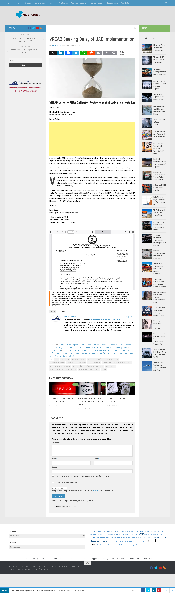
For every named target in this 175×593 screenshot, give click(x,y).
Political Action (55, 350)
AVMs (123, 535)
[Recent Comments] (154, 38)
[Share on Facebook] (143, 590)
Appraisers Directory (79, 3)
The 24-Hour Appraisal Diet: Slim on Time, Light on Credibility (158, 269)
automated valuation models (119, 545)
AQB (95, 535)
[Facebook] (68, 53)
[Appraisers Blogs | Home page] (27, 15)
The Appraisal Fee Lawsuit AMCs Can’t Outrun (159, 59)
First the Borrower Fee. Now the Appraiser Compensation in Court (159, 297)
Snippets (28, 3)
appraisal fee (126, 541)
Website (55, 467)
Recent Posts (62, 311)
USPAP (77, 353)
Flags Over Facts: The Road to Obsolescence (159, 47)
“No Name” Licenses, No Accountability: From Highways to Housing (159, 240)
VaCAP (84, 353)
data (95, 531)
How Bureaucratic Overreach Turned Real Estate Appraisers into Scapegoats (159, 339)
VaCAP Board (56, 46)
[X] (53, 53)
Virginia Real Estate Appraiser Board (89, 369)
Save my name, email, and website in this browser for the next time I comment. (83, 476)
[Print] (114, 53)
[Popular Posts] (146, 38)
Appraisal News (79, 345)
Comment (56, 442)
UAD (89, 350)
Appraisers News (112, 345)
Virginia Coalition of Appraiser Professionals (104, 319)
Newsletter (125, 3)
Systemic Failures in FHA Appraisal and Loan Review (159, 134)
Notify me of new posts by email (65, 482)
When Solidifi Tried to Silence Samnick (159, 122)
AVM (138, 535)
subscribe (96, 491)
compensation (101, 531)
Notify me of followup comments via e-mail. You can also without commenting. (84, 491)
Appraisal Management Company (146, 538)
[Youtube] (37, 28)
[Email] (98, 53)
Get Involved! (40, 3)
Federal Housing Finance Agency (109, 347)
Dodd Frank (131, 538)
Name (54, 459)
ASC (120, 535)
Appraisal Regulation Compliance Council (137, 531)
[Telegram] (75, 53)
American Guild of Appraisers (106, 535)
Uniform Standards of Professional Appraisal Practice (87, 366)
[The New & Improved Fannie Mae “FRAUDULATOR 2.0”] (63, 388)
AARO (61, 345)
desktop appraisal (131, 535)
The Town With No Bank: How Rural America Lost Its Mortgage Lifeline (90, 401)
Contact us (63, 3)
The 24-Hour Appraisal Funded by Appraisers (159, 96)
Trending (18, 3)
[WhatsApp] (83, 53)
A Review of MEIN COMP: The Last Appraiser (159, 187)
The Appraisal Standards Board (74, 350)
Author (53, 311)
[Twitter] (131, 316)
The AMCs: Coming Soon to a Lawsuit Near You (159, 71)
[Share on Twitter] (148, 590)
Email (96, 459)
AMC (142, 534)
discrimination (122, 538)
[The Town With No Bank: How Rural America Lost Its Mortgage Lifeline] (92, 388)
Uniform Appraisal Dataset (103, 350)
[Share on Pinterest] (159, 590)
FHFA (126, 347)
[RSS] (40, 28)
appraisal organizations (78, 359)
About (52, 3)
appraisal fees (111, 531)
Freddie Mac (96, 362)
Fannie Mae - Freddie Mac (85, 347)
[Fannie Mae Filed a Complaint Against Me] (121, 388)
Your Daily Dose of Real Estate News (104, 3)
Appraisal (68, 345)
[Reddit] (91, 53)
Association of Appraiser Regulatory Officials (105, 359)
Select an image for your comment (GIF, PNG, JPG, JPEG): (72, 501)
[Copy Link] (106, 53)
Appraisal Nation (137, 545)
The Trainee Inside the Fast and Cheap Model (159, 212)
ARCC (130, 545)
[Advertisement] (122, 15)
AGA (98, 545)
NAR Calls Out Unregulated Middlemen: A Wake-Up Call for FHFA (159, 148)
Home (9, 3)
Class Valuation (105, 545)
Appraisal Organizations (96, 345)
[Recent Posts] (162, 38)
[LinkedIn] (60, 53)
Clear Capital (120, 531)
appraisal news (65, 359)
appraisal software (150, 535)
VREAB (71, 356)
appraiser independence (110, 538)
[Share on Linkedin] (154, 590)
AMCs (117, 535)
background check (116, 541)
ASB (122, 345)
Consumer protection (137, 541)
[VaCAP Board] (55, 321)
